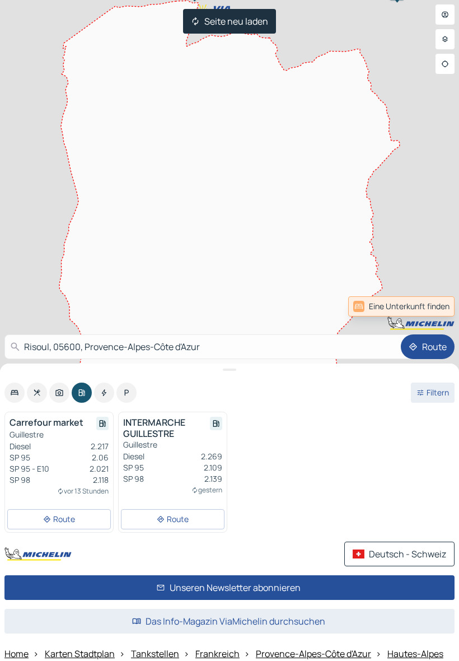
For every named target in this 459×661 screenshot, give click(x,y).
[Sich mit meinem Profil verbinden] (445, 14)
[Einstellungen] (445, 39)
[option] (14, 393)
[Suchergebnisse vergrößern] (229, 370)
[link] (430, 306)
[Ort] (445, 64)
